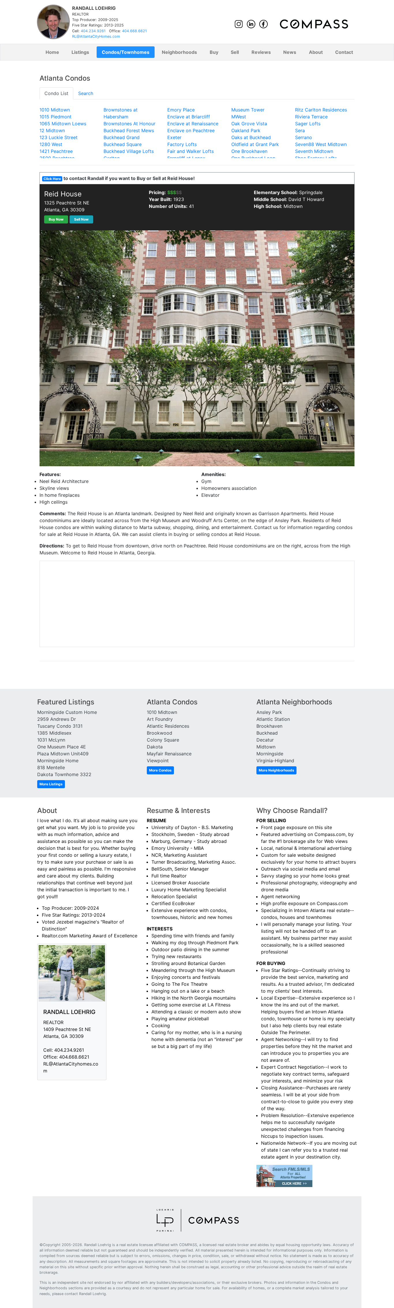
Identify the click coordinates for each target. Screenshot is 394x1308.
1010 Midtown (55, 110)
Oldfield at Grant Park (255, 144)
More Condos (160, 770)
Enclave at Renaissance (192, 123)
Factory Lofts (182, 144)
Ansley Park (269, 712)
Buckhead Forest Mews (129, 130)
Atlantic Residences (168, 726)
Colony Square (163, 740)
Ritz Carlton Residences (321, 110)
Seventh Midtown (314, 151)
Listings (80, 52)
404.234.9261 (93, 31)
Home (52, 52)
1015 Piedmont (56, 117)
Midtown (265, 747)
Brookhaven (269, 726)
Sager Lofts (307, 123)
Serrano (303, 137)
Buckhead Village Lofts (129, 151)
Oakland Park (245, 130)
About (316, 52)
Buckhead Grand (122, 137)
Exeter (174, 137)
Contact (344, 52)
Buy (214, 52)
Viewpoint (158, 760)
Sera (300, 130)
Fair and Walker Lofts (190, 151)
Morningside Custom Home (67, 712)
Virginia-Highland (275, 760)
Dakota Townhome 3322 (64, 774)
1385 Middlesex (54, 733)
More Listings (51, 784)
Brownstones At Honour (129, 123)
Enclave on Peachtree (191, 130)
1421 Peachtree (56, 151)
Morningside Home (57, 760)
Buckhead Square (123, 144)
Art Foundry (160, 719)
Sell (235, 52)
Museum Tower (247, 110)
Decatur (265, 740)
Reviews (261, 52)
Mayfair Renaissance (169, 754)
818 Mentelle (51, 767)
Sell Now (81, 219)
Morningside (269, 754)
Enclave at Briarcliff (188, 117)
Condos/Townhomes (125, 52)
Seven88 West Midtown (321, 144)
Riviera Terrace (311, 117)
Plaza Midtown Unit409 (63, 754)
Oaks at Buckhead (251, 137)
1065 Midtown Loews (63, 123)
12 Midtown (52, 130)
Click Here (52, 179)
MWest (238, 117)
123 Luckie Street (59, 137)
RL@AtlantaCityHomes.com (96, 36)
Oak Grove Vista (249, 123)
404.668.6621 (134, 31)
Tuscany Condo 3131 (59, 726)
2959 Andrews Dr (56, 719)
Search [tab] (85, 93)
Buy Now (56, 219)
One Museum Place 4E (61, 747)
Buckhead (267, 733)
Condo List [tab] (56, 93)
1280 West (51, 144)
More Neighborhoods (276, 770)
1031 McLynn (51, 740)
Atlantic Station (273, 719)
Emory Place (181, 110)
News (289, 52)
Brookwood (159, 733)
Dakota (155, 747)
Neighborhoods (179, 52)
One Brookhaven (249, 151)
